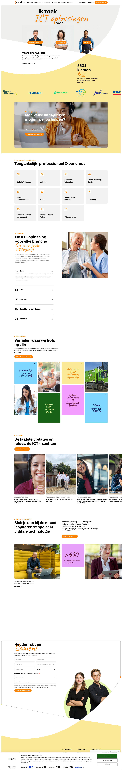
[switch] (44, 767)
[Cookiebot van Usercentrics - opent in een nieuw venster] (12, 767)
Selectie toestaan (107, 760)
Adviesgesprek (100, 2)
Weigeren (107, 764)
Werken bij (70, 2)
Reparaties (91, 2)
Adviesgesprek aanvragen (23, 690)
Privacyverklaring (28, 685)
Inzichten (54, 2)
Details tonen (78, 767)
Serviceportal (82, 2)
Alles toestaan (107, 756)
